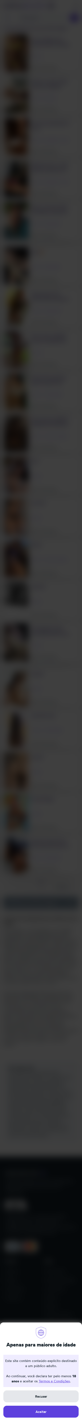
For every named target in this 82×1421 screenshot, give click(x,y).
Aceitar (41, 1412)
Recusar (41, 1396)
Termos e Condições (54, 1381)
